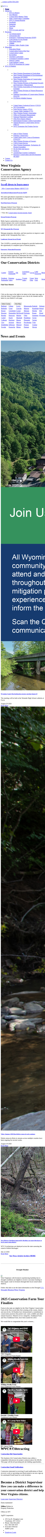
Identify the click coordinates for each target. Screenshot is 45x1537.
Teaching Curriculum (16, 57)
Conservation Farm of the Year (19, 51)
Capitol (3, 273)
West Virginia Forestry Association (24, 113)
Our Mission (13, 15)
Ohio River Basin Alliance (22, 119)
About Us (8, 11)
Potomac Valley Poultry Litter (19, 45)
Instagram (12, 24)
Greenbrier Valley (25, 273)
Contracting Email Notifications (12, 1467)
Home (7, 9)
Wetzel (41, 308)
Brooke (3, 315)
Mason (18, 320)
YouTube (12, 26)
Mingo (18, 327)
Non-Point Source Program (9, 203)
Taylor (34, 318)
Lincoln (18, 308)
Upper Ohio (32, 279)
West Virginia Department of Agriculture (26, 73)
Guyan (32, 273)
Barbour (4, 306)
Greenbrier (12, 311)
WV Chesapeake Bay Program (10, 229)
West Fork (36, 279)
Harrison (11, 320)
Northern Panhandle (4, 279)
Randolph (35, 308)
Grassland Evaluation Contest (19, 58)
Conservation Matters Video (18, 16)
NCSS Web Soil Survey (21, 149)
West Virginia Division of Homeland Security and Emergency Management (28, 84)
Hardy (11, 318)
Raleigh (34, 306)
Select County (6, 304)
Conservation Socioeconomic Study (20, 213)
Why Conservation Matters (10, 188)
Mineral (18, 325)
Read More (4, 705)
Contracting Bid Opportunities (12, 1454)
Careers (7, 158)
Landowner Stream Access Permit (11, 239)
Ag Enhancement (15, 34)
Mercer (18, 322)
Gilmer (11, 306)
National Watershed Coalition (23, 117)
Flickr (11, 28)
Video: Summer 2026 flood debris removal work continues (18, 1134)
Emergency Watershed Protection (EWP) (22, 37)
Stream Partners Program (8, 217)
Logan (18, 311)
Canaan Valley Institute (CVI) (23, 111)
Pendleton (27, 318)
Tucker (34, 320)
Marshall (19, 318)
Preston (26, 325)
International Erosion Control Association (27, 121)
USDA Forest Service (20, 143)
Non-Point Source (15, 41)
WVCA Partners (10, 66)
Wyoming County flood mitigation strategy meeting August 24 (19, 694)
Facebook (12, 22)
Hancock (12, 315)
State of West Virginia (20, 134)
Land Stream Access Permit (18, 39)
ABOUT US (24, 188)
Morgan (26, 311)
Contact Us (8, 160)
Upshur (34, 325)
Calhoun (4, 320)
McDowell (19, 313)
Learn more (4, 1499)
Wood (41, 313)
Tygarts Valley (24, 279)
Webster (41, 306)
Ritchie (34, 311)
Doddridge (4, 325)
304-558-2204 (14, 2)
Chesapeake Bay (14, 36)
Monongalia (28, 306)
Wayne (34, 327)
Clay (2, 322)
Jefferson (12, 325)
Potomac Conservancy (20, 135)
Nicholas (27, 313)
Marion (18, 315)
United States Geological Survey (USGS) (27, 105)
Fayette (3, 327)
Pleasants (27, 320)
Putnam (26, 327)
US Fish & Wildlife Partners (22, 98)
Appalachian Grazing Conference (24, 153)
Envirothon (13, 55)
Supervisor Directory (16, 1499)
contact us (6, 2)
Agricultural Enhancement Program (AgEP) (14, 192)
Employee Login (10, 1532)
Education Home (14, 49)
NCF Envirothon (19, 107)
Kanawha (12, 327)
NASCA (16, 151)
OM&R (11, 43)
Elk (17, 273)
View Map (18, 304)
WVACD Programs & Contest (19, 64)
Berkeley (4, 308)
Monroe (26, 308)
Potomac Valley (11, 279)
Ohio (25, 315)
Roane (34, 313)
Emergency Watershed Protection (11, 249)
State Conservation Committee (19, 18)
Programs (8, 32)
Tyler (34, 322)
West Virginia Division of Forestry (24, 141)
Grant (10, 308)
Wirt (40, 311)
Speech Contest (14, 60)
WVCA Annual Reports (17, 20)
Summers (35, 315)
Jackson (11, 322)
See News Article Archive (22, 1256)
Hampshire (12, 313)
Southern (19, 279)
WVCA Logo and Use (16, 30)
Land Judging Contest (16, 62)
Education (8, 47)
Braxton (3, 313)
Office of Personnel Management (24, 115)
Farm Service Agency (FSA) (22, 109)
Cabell (3, 318)
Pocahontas (27, 322)
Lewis (18, 306)
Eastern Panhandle (11, 273)
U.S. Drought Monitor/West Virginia (22, 1289)
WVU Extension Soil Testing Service (25, 126)
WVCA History (14, 13)
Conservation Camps (16, 53)
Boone (3, 311)
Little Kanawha (38, 273)
